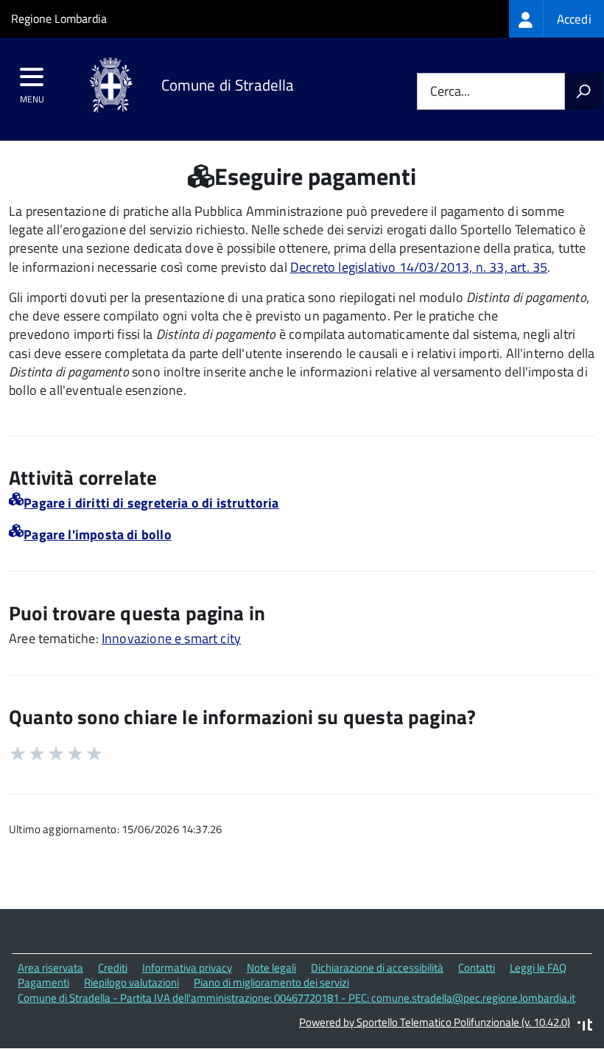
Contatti (476, 967)
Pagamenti (43, 982)
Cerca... (450, 91)
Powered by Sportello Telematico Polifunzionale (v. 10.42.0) (434, 1022)
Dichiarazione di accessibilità (377, 967)
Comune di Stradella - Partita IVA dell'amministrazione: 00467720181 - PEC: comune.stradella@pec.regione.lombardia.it (296, 997)
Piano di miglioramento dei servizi (271, 982)
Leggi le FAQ (538, 967)
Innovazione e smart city (171, 638)
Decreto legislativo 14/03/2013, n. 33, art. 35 (418, 267)
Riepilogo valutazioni (131, 982)
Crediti (112, 967)
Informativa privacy (187, 967)
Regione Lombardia (59, 18)
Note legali (271, 967)
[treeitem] (556, 19)
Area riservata (50, 967)
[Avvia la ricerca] (583, 91)
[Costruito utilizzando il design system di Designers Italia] (584, 1026)
